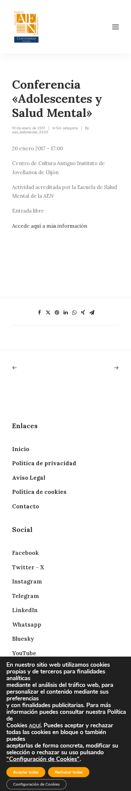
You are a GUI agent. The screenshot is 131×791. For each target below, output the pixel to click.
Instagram (27, 581)
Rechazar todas (69, 772)
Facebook (25, 553)
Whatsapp (26, 624)
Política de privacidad (44, 463)
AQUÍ (35, 726)
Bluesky (23, 638)
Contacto (25, 506)
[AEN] (26, 26)
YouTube (24, 653)
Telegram (25, 596)
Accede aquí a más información (49, 226)
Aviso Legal (28, 477)
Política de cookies (39, 492)
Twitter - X (28, 567)
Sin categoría (67, 128)
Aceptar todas (26, 772)
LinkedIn (25, 610)
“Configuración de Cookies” (43, 759)
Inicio (20, 449)
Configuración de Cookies (36, 784)
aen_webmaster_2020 (30, 132)
